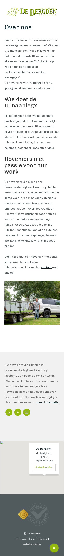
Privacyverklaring (25, 539)
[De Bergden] (32, 11)
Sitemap (43, 539)
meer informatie (47, 402)
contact (46, 267)
